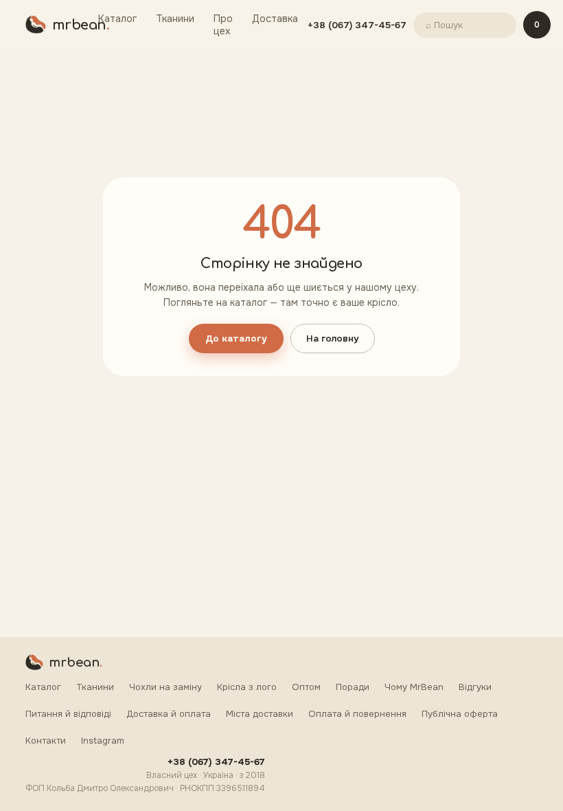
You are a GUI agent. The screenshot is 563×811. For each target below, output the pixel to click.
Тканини (175, 18)
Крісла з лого (247, 687)
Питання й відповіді (68, 714)
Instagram (102, 740)
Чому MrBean (414, 687)
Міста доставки (259, 714)
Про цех (223, 24)
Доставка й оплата (168, 714)
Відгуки (475, 687)
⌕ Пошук (444, 25)
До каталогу (236, 338)
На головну (332, 338)
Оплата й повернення (357, 714)
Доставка (275, 18)
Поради (352, 687)
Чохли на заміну (165, 687)
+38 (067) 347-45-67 (357, 25)
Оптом (306, 687)
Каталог (117, 18)
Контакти (45, 740)
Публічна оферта (460, 714)
